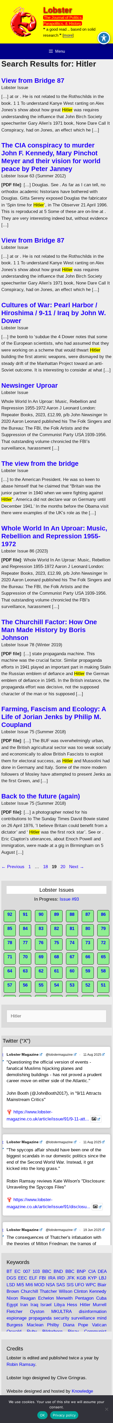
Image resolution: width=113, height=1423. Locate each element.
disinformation (92, 1311)
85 (9, 928)
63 (25, 970)
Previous (12, 866)
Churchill (29, 1291)
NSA (50, 1284)
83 (41, 928)
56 (25, 985)
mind (101, 1318)
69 (41, 956)
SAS (60, 1284)
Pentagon (84, 1298)
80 (87, 928)
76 (41, 942)
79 (103, 928)
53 (72, 985)
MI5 (20, 1284)
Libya (59, 1304)
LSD (11, 1284)
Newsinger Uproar (29, 385)
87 (87, 914)
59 (87, 970)
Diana (68, 1324)
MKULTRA (61, 1311)
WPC (91, 1284)
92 (9, 914)
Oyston (37, 1311)
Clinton (81, 1291)
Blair (101, 1284)
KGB (81, 1278)
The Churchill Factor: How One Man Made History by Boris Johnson (49, 629)
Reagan (27, 1298)
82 (56, 928)
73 (87, 942)
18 (46, 866)
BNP (81, 1271)
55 (41, 985)
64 (9, 970)
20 (63, 866)
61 (56, 970)
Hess (72, 1304)
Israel (46, 1304)
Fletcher (15, 1311)
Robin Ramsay (21, 1364)
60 (72, 970)
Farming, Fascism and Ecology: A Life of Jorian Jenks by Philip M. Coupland (53, 716)
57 (9, 985)
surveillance (83, 1318)
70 (25, 956)
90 (41, 914)
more (68, 35)
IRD (61, 1278)
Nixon (12, 1298)
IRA (51, 1278)
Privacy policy (64, 1415)
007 (26, 1271)
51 (103, 985)
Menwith (64, 1298)
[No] (106, 1409)
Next (76, 866)
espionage (17, 1318)
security (61, 1318)
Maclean (35, 1324)
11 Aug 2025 (92, 1055)
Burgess (15, 1324)
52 (87, 985)
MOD (39, 1284)
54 (56, 985)
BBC (46, 1271)
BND (58, 1271)
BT (9, 1271)
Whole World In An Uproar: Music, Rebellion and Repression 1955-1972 (54, 536)
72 (103, 942)
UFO (79, 1284)
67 (72, 956)
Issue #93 (69, 899)
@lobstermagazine (59, 1055)
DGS (11, 1278)
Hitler (85, 1304)
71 (9, 956)
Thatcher (48, 1291)
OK (42, 1415)
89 (56, 914)
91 (25, 914)
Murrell (99, 1304)
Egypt (12, 1304)
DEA (102, 1271)
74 (72, 942)
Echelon (46, 1298)
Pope (83, 1324)
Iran (24, 1304)
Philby (53, 1324)
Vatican (99, 1324)
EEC (22, 1278)
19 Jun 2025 (92, 1230)
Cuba (101, 1298)
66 (87, 956)
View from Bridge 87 (32, 80)
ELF (33, 1278)
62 (41, 970)
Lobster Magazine (23, 1054)
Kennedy (97, 1291)
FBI (42, 1278)
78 (9, 942)
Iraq (34, 1304)
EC (17, 1271)
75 (56, 942)
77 (25, 942)
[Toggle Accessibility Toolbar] (103, 38)
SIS (70, 1284)
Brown (13, 1291)
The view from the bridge (40, 463)
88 (72, 914)
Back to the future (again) (40, 796)
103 (36, 1271)
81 (72, 928)
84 (25, 928)
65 (103, 956)
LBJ (102, 1278)
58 (103, 970)
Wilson (65, 1291)
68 (56, 956)
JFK (71, 1278)
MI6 (29, 1284)
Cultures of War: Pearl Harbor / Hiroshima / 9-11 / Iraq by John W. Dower (53, 312)
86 (103, 914)
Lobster (57, 10)
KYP (92, 1278)
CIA (91, 1271)
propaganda (40, 1318)
